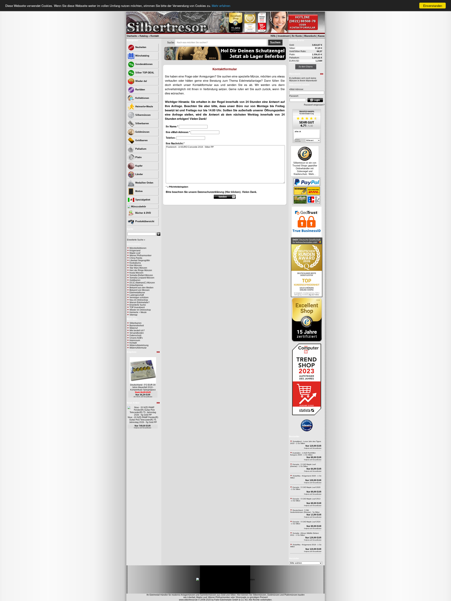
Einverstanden (432, 5)
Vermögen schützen (139, 297)
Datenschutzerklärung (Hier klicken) (219, 192)
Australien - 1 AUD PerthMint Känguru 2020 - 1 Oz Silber (303, 454)
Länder (139, 174)
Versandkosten (136, 333)
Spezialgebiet (142, 199)
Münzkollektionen (137, 248)
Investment (284, 36)
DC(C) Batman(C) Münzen (142, 282)
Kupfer (139, 165)
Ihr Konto (297, 36)
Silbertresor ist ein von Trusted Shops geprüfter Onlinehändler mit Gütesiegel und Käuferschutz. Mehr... (304, 168)
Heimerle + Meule (138, 312)
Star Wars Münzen (138, 268)
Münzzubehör (138, 206)
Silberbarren (142, 123)
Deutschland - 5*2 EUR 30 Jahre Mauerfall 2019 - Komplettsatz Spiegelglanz (143, 387)
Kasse (321, 36)
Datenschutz (135, 335)
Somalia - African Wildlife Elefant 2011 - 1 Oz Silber (304, 534)
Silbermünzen (143, 115)
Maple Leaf (134, 253)
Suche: (171, 42)
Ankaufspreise (136, 285)
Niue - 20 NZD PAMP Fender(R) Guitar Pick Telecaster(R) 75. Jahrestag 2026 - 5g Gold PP (143, 419)
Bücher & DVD (143, 213)
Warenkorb (310, 36)
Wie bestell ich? (137, 330)
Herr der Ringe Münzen (140, 270)
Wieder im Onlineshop (140, 310)
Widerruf (133, 328)
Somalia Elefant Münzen (141, 275)
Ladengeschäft (136, 295)
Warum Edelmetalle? (139, 302)
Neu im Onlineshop (138, 300)
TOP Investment (137, 307)
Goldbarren (141, 140)
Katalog (144, 36)
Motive (139, 191)
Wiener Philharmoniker (140, 255)
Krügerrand (134, 250)
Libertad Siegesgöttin (139, 260)
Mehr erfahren (221, 6)
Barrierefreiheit (136, 325)
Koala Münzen (136, 273)
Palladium (140, 149)
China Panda (135, 258)
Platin (138, 157)
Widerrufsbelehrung (139, 345)
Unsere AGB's (136, 338)
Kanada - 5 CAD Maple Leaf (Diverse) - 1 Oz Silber (303, 465)
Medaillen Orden (144, 182)
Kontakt (154, 36)
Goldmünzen (142, 132)
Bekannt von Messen (139, 290)
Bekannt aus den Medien (141, 287)
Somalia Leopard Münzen (141, 278)
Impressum (134, 340)
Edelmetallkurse (137, 292)
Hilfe (273, 36)
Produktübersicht (144, 221)
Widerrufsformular (138, 348)
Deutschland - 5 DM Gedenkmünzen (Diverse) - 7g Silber (305, 511)
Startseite (132, 36)
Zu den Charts (306, 66)
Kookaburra (135, 263)
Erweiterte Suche (137, 305)
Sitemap (133, 315)
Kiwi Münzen (135, 265)
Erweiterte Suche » (136, 240)
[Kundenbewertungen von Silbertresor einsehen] (307, 141)
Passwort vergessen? (314, 105)
